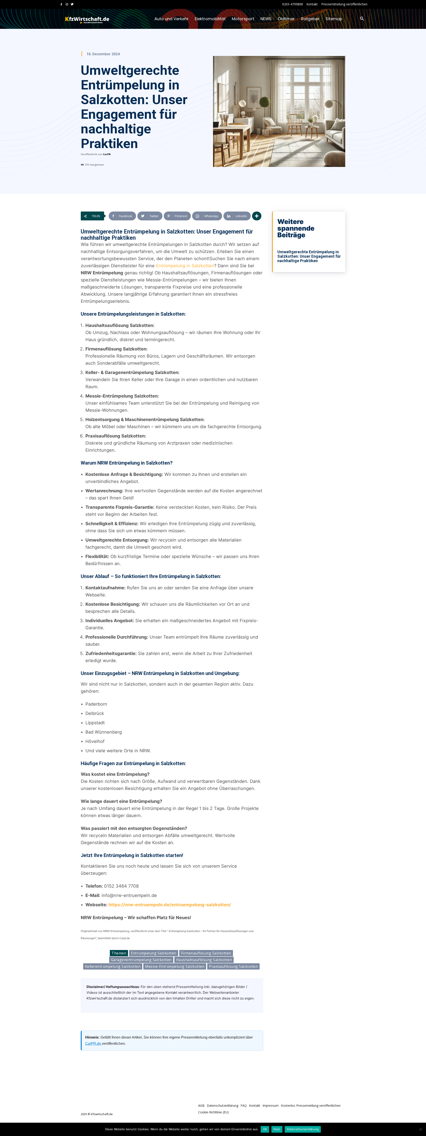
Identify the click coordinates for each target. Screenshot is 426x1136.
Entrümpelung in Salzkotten (185, 265)
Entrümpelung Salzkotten (153, 953)
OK (265, 1129)
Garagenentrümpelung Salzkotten (141, 959)
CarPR (107, 154)
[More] (256, 216)
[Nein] (420, 1129)
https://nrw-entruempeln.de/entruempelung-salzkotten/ (169, 904)
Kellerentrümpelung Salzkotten (113, 966)
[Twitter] (72, 4)
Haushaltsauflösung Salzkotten (204, 959)
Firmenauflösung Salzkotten (206, 953)
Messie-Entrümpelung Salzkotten (174, 966)
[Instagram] (67, 4)
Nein (277, 1129)
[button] (362, 19)
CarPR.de (93, 1043)
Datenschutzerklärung (303, 1129)
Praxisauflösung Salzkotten (233, 966)
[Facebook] (61, 4)
